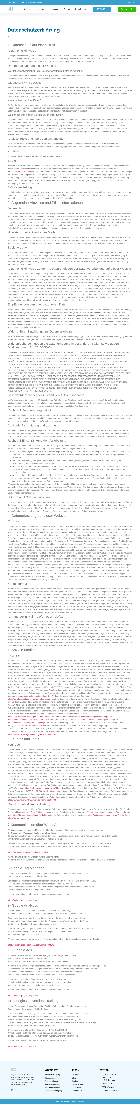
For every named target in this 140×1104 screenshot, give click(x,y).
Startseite (27, 9)
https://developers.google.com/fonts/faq (30, 815)
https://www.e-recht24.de (18, 818)
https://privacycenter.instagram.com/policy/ (81, 717)
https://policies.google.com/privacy (23, 900)
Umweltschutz (80, 9)
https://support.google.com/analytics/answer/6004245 (31, 945)
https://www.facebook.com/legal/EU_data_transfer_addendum (35, 717)
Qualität (67, 9)
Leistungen (54, 9)
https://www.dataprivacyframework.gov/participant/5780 (32, 800)
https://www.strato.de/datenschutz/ (23, 172)
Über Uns (40, 9)
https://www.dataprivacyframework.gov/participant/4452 (32, 734)
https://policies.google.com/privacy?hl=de (43, 788)
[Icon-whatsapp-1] (16, 1090)
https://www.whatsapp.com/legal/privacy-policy (28, 852)
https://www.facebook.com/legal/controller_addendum (31, 699)
